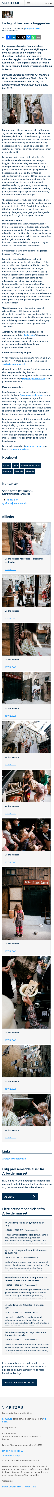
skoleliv (30, 471)
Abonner (9, 1197)
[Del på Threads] (23, 37)
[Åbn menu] (29, 3)
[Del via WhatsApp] (33, 37)
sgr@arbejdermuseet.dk (13, 364)
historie (19, 471)
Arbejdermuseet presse (14, 1159)
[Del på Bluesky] (28, 37)
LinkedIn (6, 1451)
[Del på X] (18, 37)
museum (7, 471)
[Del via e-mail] (38, 37)
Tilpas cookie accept (11, 1455)
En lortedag (29, 335)
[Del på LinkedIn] (13, 37)
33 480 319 (12, 499)
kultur (6, 466)
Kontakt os (7, 1419)
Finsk (33, 1486)
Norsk (20, 1486)
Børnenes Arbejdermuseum (33, 395)
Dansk (5, 1486)
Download (10, 569)
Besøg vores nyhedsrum (19, 1382)
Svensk (27, 1486)
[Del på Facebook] (8, 37)
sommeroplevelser (30, 466)
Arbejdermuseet (32, 28)
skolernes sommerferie (18, 449)
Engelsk (12, 1486)
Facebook (15, 1451)
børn (15, 466)
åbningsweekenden (34, 446)
